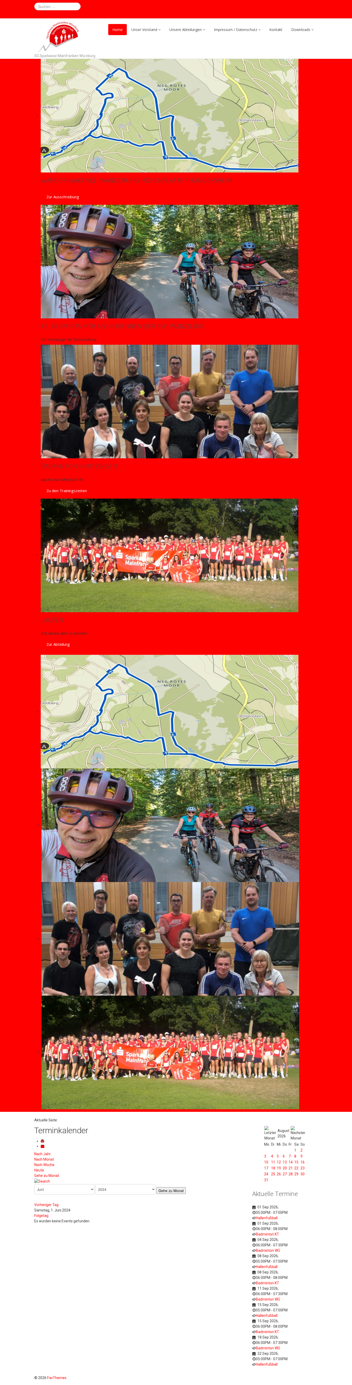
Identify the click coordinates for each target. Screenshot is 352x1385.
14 (291, 1162)
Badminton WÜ (268, 1250)
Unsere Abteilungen (185, 29)
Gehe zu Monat (46, 1176)
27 (285, 1174)
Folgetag (41, 1216)
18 (273, 1168)
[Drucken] (43, 1141)
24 (266, 1174)
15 (296, 1162)
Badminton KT (267, 1234)
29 (296, 1174)
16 (302, 1162)
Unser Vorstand (144, 29)
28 (291, 1174)
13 (285, 1162)
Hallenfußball (267, 1218)
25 (273, 1174)
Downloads (300, 29)
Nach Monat (44, 1159)
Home (117, 29)
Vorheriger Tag (46, 1205)
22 (296, 1168)
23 (302, 1168)
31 (266, 1180)
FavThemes (56, 1378)
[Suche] (42, 1181)
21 (291, 1168)
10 (266, 1162)
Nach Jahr (42, 1154)
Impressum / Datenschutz (235, 29)
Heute (39, 1170)
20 (285, 1168)
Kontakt (275, 29)
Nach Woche (44, 1165)
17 (266, 1168)
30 (302, 1174)
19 (279, 1168)
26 (279, 1174)
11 (273, 1162)
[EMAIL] (43, 1146)
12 (279, 1162)
